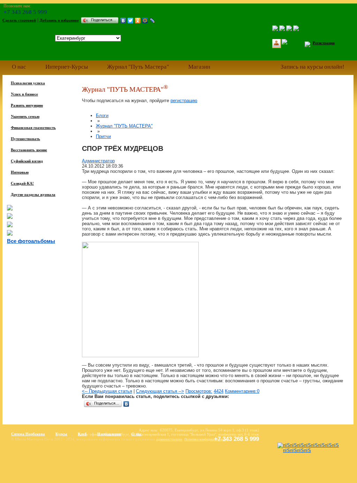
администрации (169, 439)
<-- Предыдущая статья (107, 391)
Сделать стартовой (19, 20)
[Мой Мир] (145, 20)
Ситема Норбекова (28, 434)
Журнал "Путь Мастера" (138, 66)
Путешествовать (25, 139)
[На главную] (275, 29)
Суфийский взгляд (27, 161)
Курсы (61, 434)
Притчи (103, 136)
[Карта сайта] (296, 29)
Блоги (102, 115)
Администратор (98, 160)
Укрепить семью (25, 116)
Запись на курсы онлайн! (312, 66)
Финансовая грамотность (33, 127)
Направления (109, 434)
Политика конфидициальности (206, 439)
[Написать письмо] (289, 29)
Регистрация (324, 43)
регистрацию (183, 100)
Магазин (199, 66)
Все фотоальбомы (31, 241)
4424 (218, 391)
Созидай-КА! (22, 183)
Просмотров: (198, 391)
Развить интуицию (27, 105)
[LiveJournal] (152, 20)
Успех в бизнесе (24, 94)
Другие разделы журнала (33, 194)
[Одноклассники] (138, 20)
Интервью (20, 172)
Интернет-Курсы (66, 66)
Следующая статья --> (160, 391)
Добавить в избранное (59, 20)
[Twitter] (130, 20)
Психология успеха (28, 83)
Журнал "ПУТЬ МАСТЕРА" (124, 126)
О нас (19, 66)
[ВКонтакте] (123, 20)
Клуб (82, 434)
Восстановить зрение (29, 150)
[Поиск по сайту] (282, 29)
